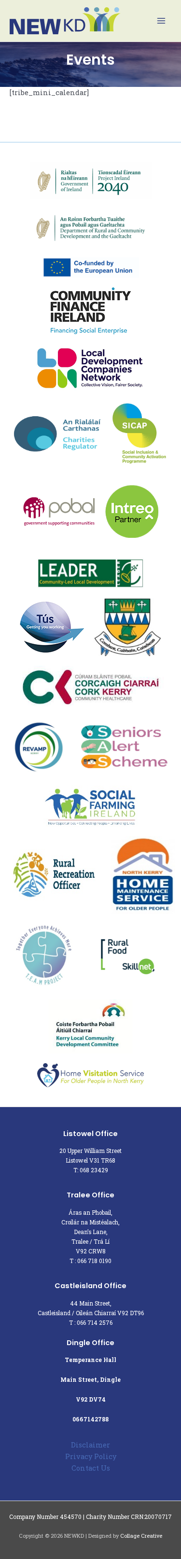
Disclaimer (90, 1444)
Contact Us (90, 1468)
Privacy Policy (90, 1456)
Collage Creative (141, 1535)
